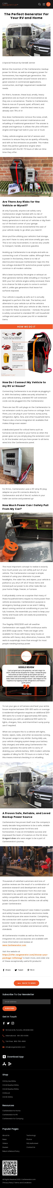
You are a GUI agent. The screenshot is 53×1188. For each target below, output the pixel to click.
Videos (5, 1143)
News (4, 1139)
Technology (31, 1135)
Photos (29, 1139)
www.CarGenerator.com (14, 945)
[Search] (39, 4)
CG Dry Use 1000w (9, 1081)
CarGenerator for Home (11, 1111)
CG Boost (6, 1093)
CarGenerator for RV (10, 1115)
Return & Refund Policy (10, 1151)
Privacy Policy (8, 1183)
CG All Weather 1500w (10, 1089)
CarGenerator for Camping (12, 1119)
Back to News (28, 983)
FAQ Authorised (32, 1143)
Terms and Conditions (22, 1183)
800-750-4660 (20, 1041)
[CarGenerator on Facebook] (3, 1023)
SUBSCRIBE (9, 1008)
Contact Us (30, 1147)
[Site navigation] (44, 4)
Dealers (5, 1147)
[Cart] (48, 4)
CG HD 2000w (7, 1097)
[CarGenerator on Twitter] (8, 1023)
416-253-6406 (22, 1035)
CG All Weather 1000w (10, 1085)
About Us (5, 1135)
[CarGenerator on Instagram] (12, 1023)
